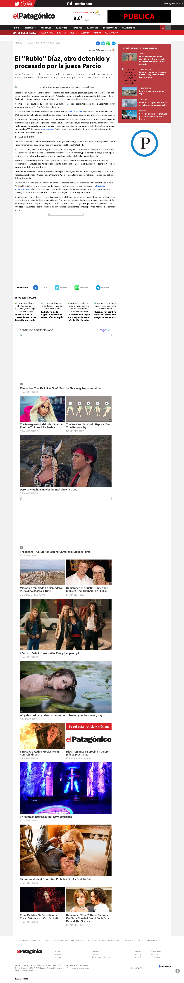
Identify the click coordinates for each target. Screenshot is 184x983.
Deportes (77, 28)
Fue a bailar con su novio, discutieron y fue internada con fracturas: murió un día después (152, 60)
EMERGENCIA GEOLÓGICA (133, 940)
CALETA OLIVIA (111, 32)
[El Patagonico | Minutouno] (69, 3)
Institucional (155, 957)
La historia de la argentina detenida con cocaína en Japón (52, 314)
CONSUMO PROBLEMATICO (25, 940)
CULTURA (85, 32)
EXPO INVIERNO (114, 940)
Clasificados (128, 28)
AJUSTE (73, 32)
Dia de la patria (98, 940)
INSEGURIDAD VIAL (145, 69)
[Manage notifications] (178, 971)
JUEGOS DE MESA (153, 940)
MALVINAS (97, 32)
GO (88, 940)
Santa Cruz (92, 28)
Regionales (30, 28)
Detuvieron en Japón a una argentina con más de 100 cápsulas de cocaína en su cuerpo (79, 320)
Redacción (138, 957)
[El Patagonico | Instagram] (29, 3)
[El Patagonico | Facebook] (23, 3)
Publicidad (155, 954)
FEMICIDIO (142, 54)
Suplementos (156, 952)
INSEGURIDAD (47, 32)
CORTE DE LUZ (143, 111)
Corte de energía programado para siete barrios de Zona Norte (153, 116)
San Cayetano (47, 129)
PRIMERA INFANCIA (77, 940)
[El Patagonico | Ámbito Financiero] (83, 3)
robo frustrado (74, 111)
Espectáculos (110, 28)
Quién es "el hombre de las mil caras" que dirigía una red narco (105, 314)
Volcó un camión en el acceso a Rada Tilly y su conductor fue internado (152, 74)
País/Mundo (61, 28)
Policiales (46, 28)
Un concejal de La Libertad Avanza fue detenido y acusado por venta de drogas (25, 318)
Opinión (58, 957)
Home (16, 28)
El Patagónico (20, 43)
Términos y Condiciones (101, 957)
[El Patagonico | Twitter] (17, 3)
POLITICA (61, 32)
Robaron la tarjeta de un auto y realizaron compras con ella (153, 103)
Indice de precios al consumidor (53, 940)
